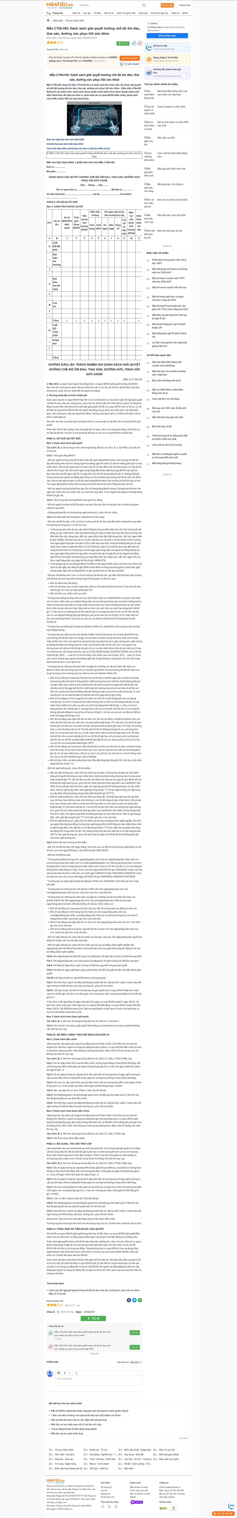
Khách (154, 23)
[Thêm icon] (58, 1372)
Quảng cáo (105, 1494)
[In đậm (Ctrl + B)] (65, 1372)
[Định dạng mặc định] (76, 1372)
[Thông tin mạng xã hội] (137, 1505)
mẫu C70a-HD (78, 85)
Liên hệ (104, 1490)
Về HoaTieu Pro (108, 1497)
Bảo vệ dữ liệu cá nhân (140, 1494)
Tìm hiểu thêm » (100, 61)
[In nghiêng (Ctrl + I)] (69, 1372)
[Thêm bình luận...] (99, 1380)
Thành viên (167, 5)
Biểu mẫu (58, 20)
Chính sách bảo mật (139, 1490)
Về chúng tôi (106, 1487)
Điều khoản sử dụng (139, 1487)
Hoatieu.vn (48, 21)
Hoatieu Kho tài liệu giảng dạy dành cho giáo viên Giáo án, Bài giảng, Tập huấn (60, 5)
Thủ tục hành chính (75, 20)
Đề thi (185, 13)
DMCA (133, 1497)
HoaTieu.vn (59, 1481)
